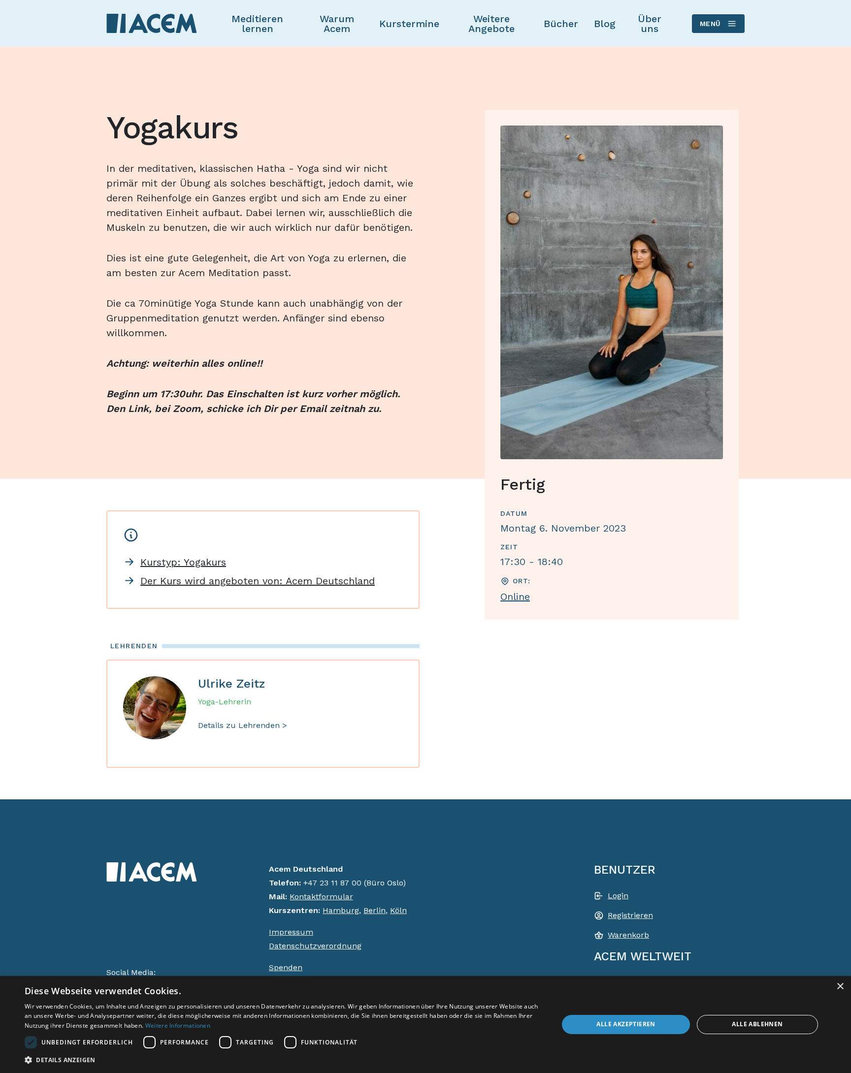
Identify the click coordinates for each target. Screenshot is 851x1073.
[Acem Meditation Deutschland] (151, 23)
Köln (398, 910)
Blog (605, 24)
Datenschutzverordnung (315, 945)
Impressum (291, 932)
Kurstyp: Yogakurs (183, 562)
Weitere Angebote (491, 23)
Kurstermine (409, 24)
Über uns (649, 23)
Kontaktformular (321, 896)
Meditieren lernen (257, 23)
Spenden (285, 967)
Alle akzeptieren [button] (625, 1024)
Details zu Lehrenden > (242, 725)
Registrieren (630, 915)
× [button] (840, 986)
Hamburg (341, 910)
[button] (284, 1060)
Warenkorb (628, 935)
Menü (710, 24)
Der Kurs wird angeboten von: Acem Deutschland (257, 581)
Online (515, 596)
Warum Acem (337, 23)
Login (618, 895)
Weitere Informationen (177, 1025)
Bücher (561, 24)
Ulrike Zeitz (231, 684)
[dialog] (425, 1024)
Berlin (374, 910)
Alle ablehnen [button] (757, 1024)
